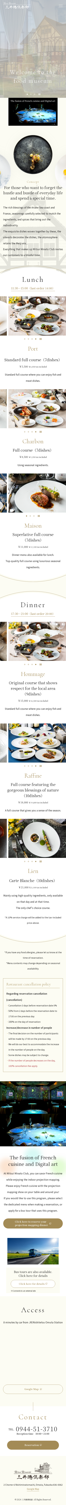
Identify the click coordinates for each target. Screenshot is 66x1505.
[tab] (27, 94)
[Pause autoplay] (39, 94)
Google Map (33, 1488)
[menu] (60, 5)
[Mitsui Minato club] (33, 1470)
